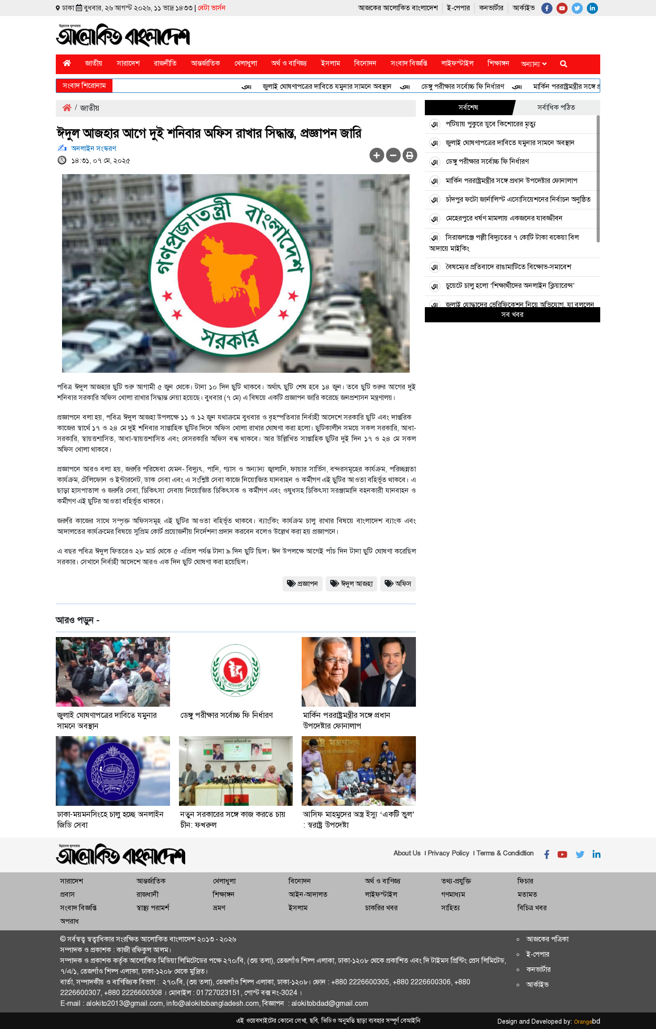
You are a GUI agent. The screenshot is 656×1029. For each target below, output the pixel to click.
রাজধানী (147, 894)
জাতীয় (94, 63)
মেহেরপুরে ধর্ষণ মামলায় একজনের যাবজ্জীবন (504, 218)
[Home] (67, 63)
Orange (587, 1021)
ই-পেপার (458, 7)
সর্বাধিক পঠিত (556, 107)
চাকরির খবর (381, 907)
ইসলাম (330, 63)
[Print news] (410, 155)
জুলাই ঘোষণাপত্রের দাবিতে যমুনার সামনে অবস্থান (308, 86)
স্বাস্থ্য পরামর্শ (153, 907)
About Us (407, 853)
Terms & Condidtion (505, 853)
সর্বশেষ (468, 107)
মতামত (527, 894)
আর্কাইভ (524, 7)
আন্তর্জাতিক (205, 63)
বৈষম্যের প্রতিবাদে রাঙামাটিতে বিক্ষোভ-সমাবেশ (508, 266)
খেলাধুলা (245, 63)
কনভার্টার (491, 7)
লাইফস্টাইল (457, 63)
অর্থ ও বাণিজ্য (289, 63)
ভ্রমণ (219, 907)
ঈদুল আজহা (357, 583)
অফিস (403, 583)
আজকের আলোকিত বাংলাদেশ (398, 7)
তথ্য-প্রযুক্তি (456, 881)
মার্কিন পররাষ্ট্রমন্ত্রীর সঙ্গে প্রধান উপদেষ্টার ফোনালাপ (580, 86)
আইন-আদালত (308, 894)
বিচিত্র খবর (532, 907)
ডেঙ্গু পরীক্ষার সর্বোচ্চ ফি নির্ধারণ (444, 86)
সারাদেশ (128, 63)
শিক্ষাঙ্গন (499, 63)
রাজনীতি (165, 63)
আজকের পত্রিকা (548, 939)
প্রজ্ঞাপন (308, 583)
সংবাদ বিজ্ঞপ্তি (409, 63)
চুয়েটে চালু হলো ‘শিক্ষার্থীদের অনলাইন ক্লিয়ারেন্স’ (510, 285)
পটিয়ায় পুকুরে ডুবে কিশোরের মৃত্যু (491, 124)
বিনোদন (365, 63)
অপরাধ (69, 921)
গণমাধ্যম (453, 894)
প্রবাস (67, 894)
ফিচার (525, 881)
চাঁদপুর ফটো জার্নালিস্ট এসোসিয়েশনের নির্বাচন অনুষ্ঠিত (518, 199)
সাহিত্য (450, 907)
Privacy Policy (448, 853)
